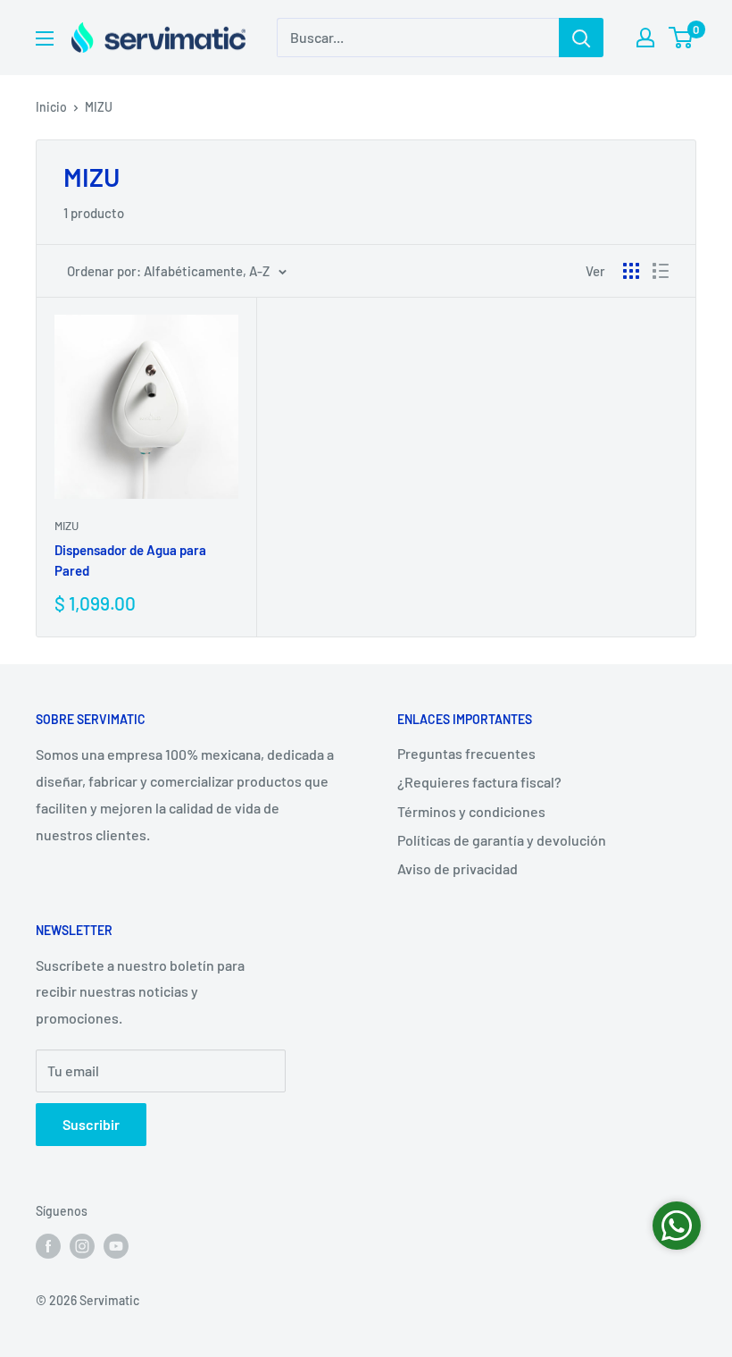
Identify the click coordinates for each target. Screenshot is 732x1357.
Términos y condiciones (471, 811)
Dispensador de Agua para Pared (130, 560)
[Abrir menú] (45, 38)
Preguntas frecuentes (466, 753)
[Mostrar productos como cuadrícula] (631, 271)
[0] (681, 37)
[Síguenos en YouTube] (116, 1246)
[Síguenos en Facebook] (48, 1246)
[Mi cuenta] (645, 37)
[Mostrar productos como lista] (661, 271)
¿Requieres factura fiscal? (479, 781)
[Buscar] (581, 37)
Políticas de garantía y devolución (501, 839)
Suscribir (91, 1124)
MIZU (98, 106)
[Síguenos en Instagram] (82, 1246)
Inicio (51, 106)
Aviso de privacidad (457, 868)
